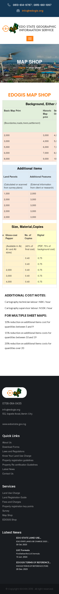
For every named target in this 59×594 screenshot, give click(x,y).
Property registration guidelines (17, 460)
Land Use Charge (11, 492)
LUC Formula (23, 550)
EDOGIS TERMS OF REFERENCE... (33, 562)
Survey (5, 510)
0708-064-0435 (12, 403)
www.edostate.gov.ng (14, 424)
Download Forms (10, 446)
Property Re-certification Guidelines (20, 464)
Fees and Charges (11, 501)
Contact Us (7, 473)
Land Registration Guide (14, 497)
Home (21, 67)
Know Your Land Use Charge (16, 455)
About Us (6, 442)
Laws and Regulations (13, 451)
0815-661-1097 (42, 5)
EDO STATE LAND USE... (28, 537)
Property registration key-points (18, 506)
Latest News (8, 469)
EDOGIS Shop (9, 519)
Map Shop (7, 515)
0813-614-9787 (22, 5)
